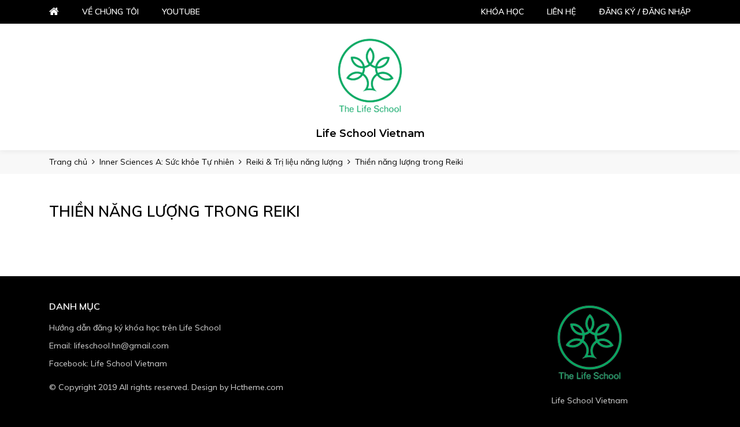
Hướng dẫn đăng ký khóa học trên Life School (135, 327)
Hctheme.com (257, 387)
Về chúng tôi (110, 11)
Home (54, 12)
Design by (237, 387)
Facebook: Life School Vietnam (108, 363)
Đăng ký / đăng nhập (645, 11)
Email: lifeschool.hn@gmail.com (109, 345)
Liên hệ (561, 11)
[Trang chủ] (370, 75)
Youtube (181, 11)
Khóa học (502, 11)
